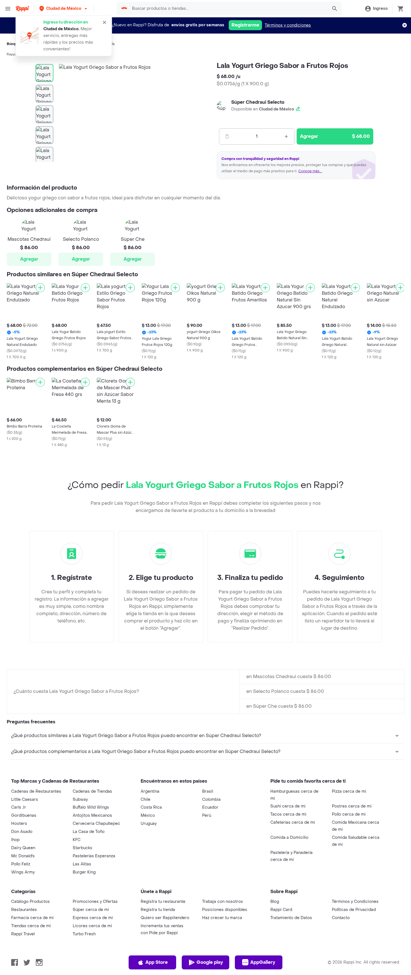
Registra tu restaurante (163, 901)
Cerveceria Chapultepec (96, 823)
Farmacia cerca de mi (32, 917)
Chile (145, 799)
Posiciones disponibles (224, 909)
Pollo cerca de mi (349, 814)
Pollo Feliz (20, 864)
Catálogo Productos (30, 901)
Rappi (11, 54)
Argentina (150, 791)
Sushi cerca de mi (288, 806)
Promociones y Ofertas (95, 901)
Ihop (15, 839)
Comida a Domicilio (289, 837)
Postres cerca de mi (352, 806)
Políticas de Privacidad (354, 909)
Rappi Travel (23, 934)
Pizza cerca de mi (349, 791)
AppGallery (262, 962)
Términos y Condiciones (355, 901)
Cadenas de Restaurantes (36, 791)
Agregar (29, 259)
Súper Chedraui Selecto (257, 102)
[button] (63, 8)
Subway (80, 799)
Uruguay (149, 823)
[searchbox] (228, 8)
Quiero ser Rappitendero (165, 917)
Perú (206, 815)
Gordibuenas (23, 815)
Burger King (84, 872)
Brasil (207, 791)
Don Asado (21, 831)
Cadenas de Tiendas (92, 791)
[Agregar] (40, 287)
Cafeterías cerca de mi (292, 822)
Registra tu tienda (158, 909)
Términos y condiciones (288, 25)
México (148, 815)
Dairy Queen (23, 848)
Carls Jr (18, 807)
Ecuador (210, 807)
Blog (274, 901)
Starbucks (82, 848)
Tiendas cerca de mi (31, 926)
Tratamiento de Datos (291, 917)
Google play (210, 962)
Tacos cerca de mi (288, 814)
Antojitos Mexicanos (92, 815)
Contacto (341, 917)
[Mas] (286, 136)
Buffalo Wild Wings (91, 807)
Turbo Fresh (84, 934)
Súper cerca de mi (91, 909)
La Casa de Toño (89, 831)
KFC (77, 839)
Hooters (19, 823)
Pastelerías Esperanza (94, 856)
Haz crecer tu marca (222, 917)
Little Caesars (24, 799)
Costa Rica (151, 807)
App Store (156, 962)
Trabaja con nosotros (222, 901)
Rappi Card (281, 909)
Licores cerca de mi (92, 926)
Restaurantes (24, 909)
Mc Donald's (23, 856)
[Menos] (227, 136)
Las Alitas (82, 864)
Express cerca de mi (93, 917)
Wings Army (23, 872)
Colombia (211, 799)
